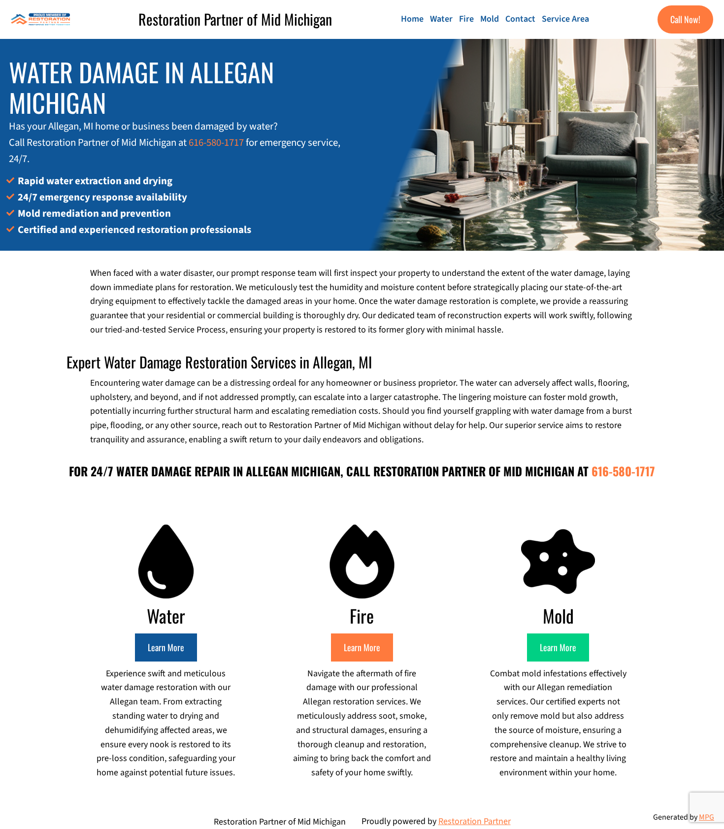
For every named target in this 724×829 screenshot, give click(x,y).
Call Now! (685, 19)
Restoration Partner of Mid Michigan (235, 19)
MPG (706, 817)
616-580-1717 (216, 142)
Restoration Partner (474, 821)
